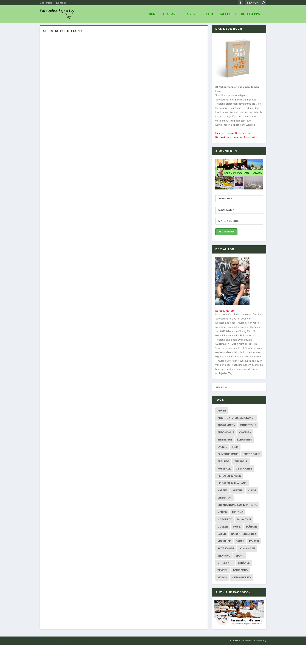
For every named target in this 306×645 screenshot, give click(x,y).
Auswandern (226, 425)
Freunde (223, 461)
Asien (191, 14)
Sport (240, 555)
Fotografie (251, 454)
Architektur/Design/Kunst (236, 417)
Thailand (170, 14)
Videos (222, 577)
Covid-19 (245, 432)
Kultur (238, 490)
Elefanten (244, 439)
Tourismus (240, 570)
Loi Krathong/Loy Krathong (237, 504)
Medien (222, 512)
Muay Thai (244, 519)
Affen (221, 410)
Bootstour (248, 425)
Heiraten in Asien (229, 475)
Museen (222, 526)
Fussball (241, 461)
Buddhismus (225, 432)
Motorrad (224, 519)
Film (235, 446)
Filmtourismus (227, 454)
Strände (244, 563)
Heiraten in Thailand (231, 483)
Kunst (252, 490)
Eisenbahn (224, 439)
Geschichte (244, 468)
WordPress (89, 641)
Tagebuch (227, 14)
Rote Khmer (225, 548)
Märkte (251, 526)
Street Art (225, 563)
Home (153, 14)
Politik (254, 541)
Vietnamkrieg (241, 577)
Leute (209, 14)
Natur (221, 533)
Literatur (224, 497)
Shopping (223, 555)
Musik (237, 526)
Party (240, 541)
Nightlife (224, 541)
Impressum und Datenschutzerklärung (248, 640)
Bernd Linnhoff (224, 310)
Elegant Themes (61, 641)
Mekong (237, 512)
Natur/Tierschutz (243, 533)
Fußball (224, 468)
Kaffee (222, 490)
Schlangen (247, 548)
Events (222, 446)
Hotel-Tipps (250, 14)
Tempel (222, 570)
